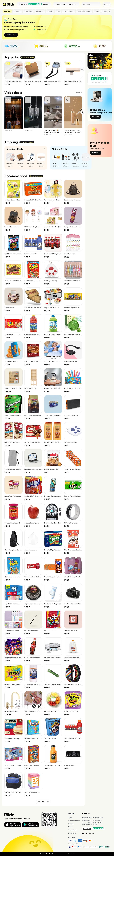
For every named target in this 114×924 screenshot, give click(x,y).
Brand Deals (60, 149)
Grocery (17, 11)
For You (7, 11)
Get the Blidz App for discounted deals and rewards (57, 854)
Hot (58, 11)
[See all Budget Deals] (44, 149)
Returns (70, 827)
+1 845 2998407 (97, 820)
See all (78, 93)
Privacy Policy (72, 830)
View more (41, 802)
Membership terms (74, 820)
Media (97, 11)
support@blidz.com (97, 817)
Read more (10, 35)
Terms (70, 817)
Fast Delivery (68, 11)
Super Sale (28, 11)
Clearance (39, 11)
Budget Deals (16, 149)
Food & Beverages (83, 11)
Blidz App (71, 4)
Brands (50, 11)
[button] (13, 73)
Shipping (71, 824)
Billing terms (72, 833)
